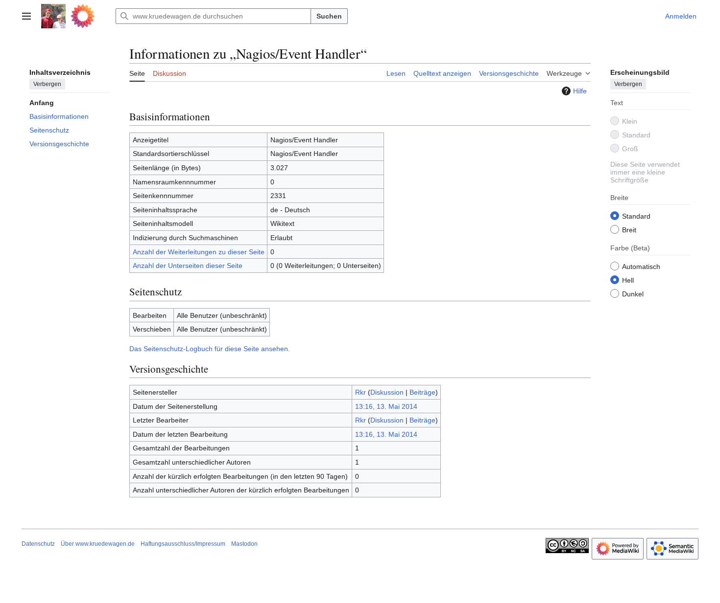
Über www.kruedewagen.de (98, 543)
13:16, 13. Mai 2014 (386, 406)
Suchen (329, 16)
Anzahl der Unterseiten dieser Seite (187, 265)
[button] (26, 16)
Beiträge (422, 392)
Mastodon (244, 543)
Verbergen (47, 83)
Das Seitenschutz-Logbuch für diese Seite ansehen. (209, 349)
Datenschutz (38, 543)
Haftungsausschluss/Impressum (183, 543)
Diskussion (387, 392)
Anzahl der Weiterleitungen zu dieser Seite (198, 252)
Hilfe (580, 91)
